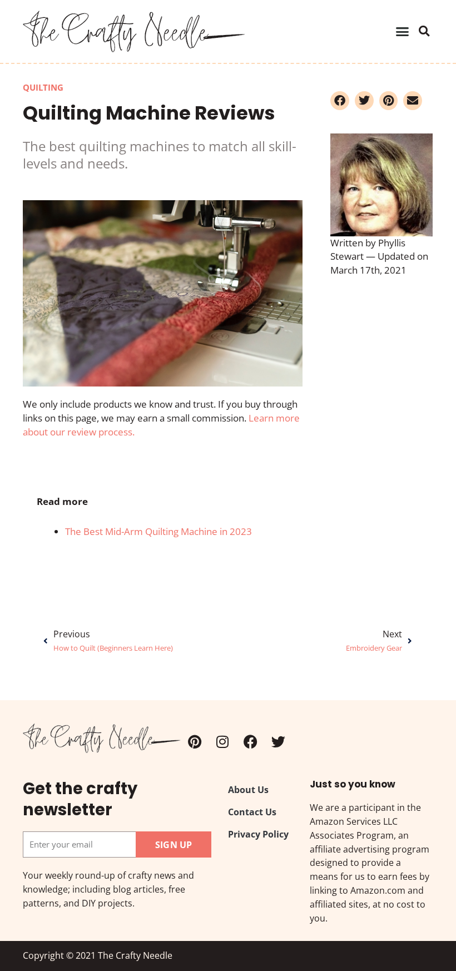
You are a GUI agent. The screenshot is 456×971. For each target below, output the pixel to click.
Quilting (43, 87)
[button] (402, 31)
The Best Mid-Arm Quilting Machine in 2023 (158, 531)
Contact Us (252, 812)
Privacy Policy (258, 834)
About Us (248, 790)
